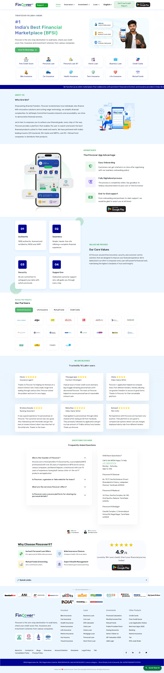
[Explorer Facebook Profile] (126, 652)
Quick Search (154, 668)
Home (58, 5)
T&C (95, 650)
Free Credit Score (135, 619)
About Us (18, 650)
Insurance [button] (68, 5)
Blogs (39, 650)
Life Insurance (42, 310)
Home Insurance (67, 626)
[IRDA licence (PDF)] (38, 637)
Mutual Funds (59, 310)
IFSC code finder (135, 641)
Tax (130, 637)
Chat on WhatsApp (26, 50)
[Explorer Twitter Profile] (146, 652)
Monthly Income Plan (114, 619)
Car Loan (86, 619)
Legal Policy (86, 650)
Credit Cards (75, 310)
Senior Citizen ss (112, 634)
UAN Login (110, 641)
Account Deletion (61, 650)
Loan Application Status (138, 623)
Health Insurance (67, 623)
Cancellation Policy (22, 653)
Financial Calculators (114, 616)
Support (40, 5)
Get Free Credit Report (124, 4)
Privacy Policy (37, 653)
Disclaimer (75, 650)
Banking (132, 630)
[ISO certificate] (48, 637)
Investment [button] (83, 5)
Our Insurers (65, 637)
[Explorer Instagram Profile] (139, 652)
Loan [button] (95, 5)
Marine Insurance (67, 634)
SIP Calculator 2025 (113, 637)
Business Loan (88, 616)
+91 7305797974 (109, 463)
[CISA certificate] (29, 637)
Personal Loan (88, 637)
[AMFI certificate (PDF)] (19, 637)
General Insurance (24, 310)
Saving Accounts (112, 630)
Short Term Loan (89, 641)
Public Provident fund (114, 626)
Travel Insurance (67, 641)
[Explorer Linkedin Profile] (133, 652)
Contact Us (29, 650)
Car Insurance (66, 619)
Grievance (48, 650)
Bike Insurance (66, 616)
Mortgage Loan (89, 634)
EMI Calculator (88, 623)
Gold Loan (87, 626)
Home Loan (87, 630)
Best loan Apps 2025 (136, 626)
